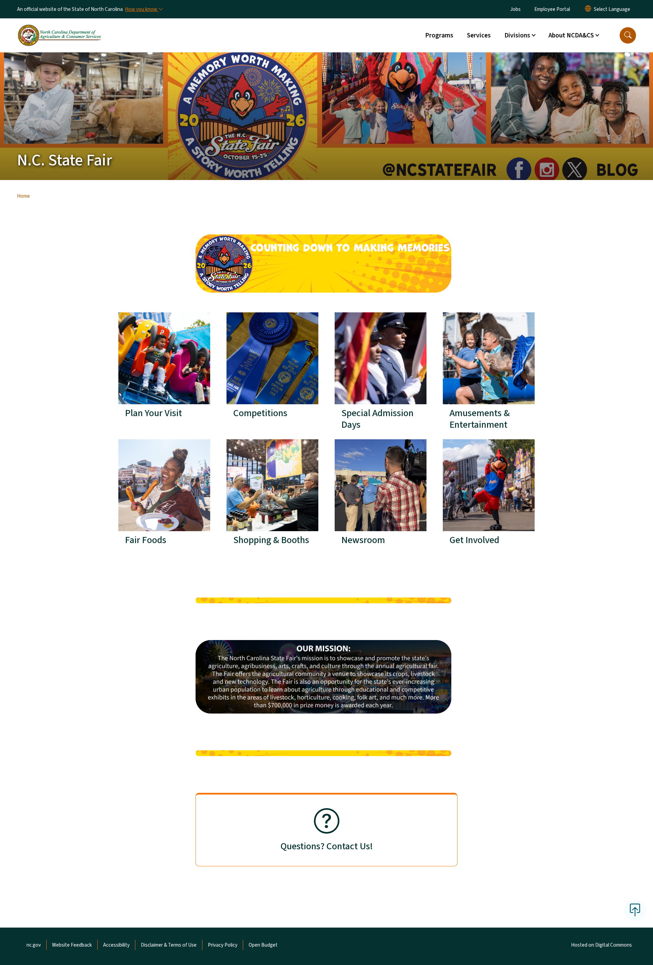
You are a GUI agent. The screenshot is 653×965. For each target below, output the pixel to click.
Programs (439, 35)
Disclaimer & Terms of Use (169, 945)
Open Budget (263, 945)
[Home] (59, 27)
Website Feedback (72, 945)
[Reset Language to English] (588, 9)
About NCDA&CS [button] (571, 35)
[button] (628, 35)
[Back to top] (635, 910)
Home (23, 196)
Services (479, 35)
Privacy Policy (222, 945)
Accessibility (116, 945)
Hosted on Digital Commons (601, 945)
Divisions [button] (517, 35)
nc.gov (34, 945)
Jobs (515, 9)
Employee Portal (552, 9)
